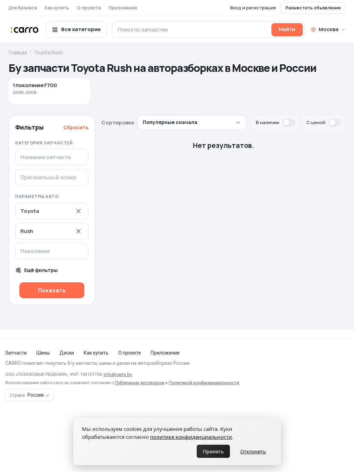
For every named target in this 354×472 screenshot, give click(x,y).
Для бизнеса (22, 7)
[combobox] (51, 211)
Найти (287, 29)
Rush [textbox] (26, 231)
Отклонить (253, 451)
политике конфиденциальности (191, 436)
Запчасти (16, 353)
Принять (213, 451)
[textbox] (50, 251)
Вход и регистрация (253, 7)
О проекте (89, 7)
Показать (52, 290)
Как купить (57, 7)
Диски (66, 353)
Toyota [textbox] (29, 211)
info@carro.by (118, 374)
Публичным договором (139, 382)
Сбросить (75, 127)
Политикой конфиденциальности (204, 382)
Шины (43, 353)
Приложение (123, 7)
